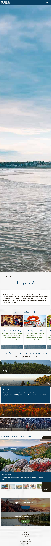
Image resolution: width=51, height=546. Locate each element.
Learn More (25, 521)
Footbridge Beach (47, 271)
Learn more (12, 346)
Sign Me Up (25, 507)
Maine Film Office (25, 537)
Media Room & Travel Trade (25, 530)
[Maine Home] (5, 2)
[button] (4, 486)
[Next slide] (46, 489)
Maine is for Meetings (25, 543)
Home (2, 277)
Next (48, 371)
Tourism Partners (25, 534)
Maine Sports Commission (25, 541)
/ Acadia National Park (46, 440)
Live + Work (25, 532)
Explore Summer (9, 399)
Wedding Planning (25, 539)
